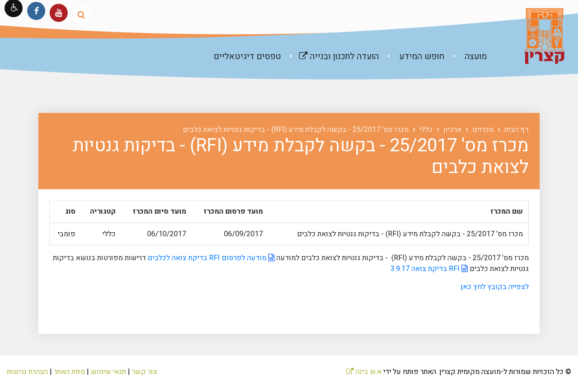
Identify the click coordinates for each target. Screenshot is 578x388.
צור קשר (144, 371)
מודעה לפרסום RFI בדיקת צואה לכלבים (208, 257)
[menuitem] (466, 56)
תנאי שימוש (108, 371)
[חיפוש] (81, 14)
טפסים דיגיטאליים (247, 56)
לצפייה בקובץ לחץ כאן (495, 286)
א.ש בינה (364, 371)
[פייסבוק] (36, 10)
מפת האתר (69, 371)
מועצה (474, 56)
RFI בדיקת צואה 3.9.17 (426, 268)
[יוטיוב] (58, 13)
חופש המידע (420, 56)
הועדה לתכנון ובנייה (331, 53)
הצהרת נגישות (27, 371)
